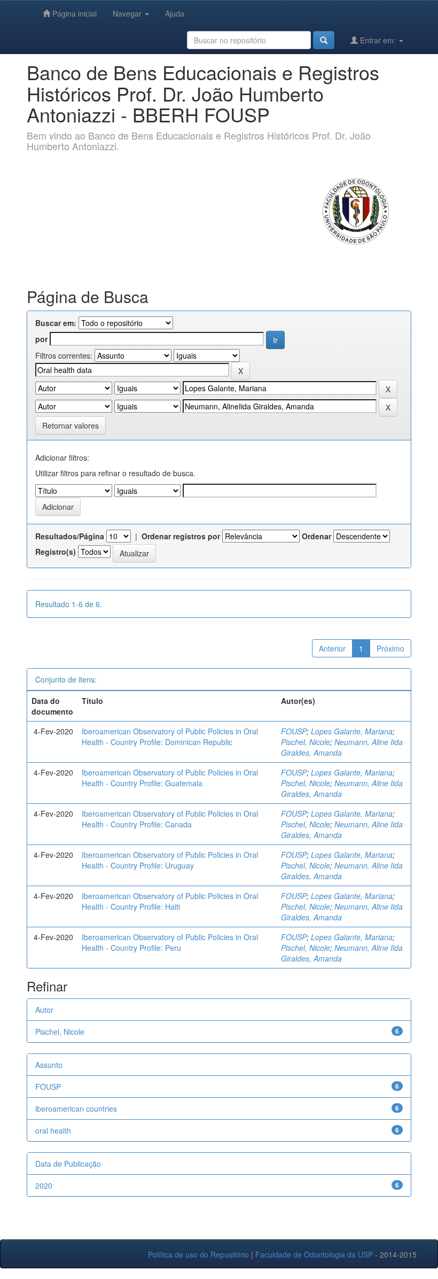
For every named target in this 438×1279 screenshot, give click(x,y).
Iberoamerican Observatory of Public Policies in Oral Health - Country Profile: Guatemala (170, 777)
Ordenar (316, 536)
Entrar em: (378, 40)
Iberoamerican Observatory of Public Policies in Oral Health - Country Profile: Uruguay (170, 860)
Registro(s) (55, 551)
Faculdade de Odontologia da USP (314, 1254)
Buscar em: (55, 322)
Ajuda (174, 13)
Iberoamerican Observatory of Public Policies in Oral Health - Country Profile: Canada (170, 819)
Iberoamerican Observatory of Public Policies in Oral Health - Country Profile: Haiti (170, 901)
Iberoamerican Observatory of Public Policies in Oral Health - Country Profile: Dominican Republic (170, 736)
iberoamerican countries (76, 1108)
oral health (53, 1130)
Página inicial (73, 13)
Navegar (128, 13)
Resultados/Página (69, 536)
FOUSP (294, 731)
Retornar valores (70, 425)
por (41, 339)
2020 (43, 1185)
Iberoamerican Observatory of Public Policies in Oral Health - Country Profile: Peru (170, 942)
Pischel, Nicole (305, 742)
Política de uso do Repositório (198, 1254)
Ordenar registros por (181, 536)
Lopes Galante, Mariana (352, 731)
